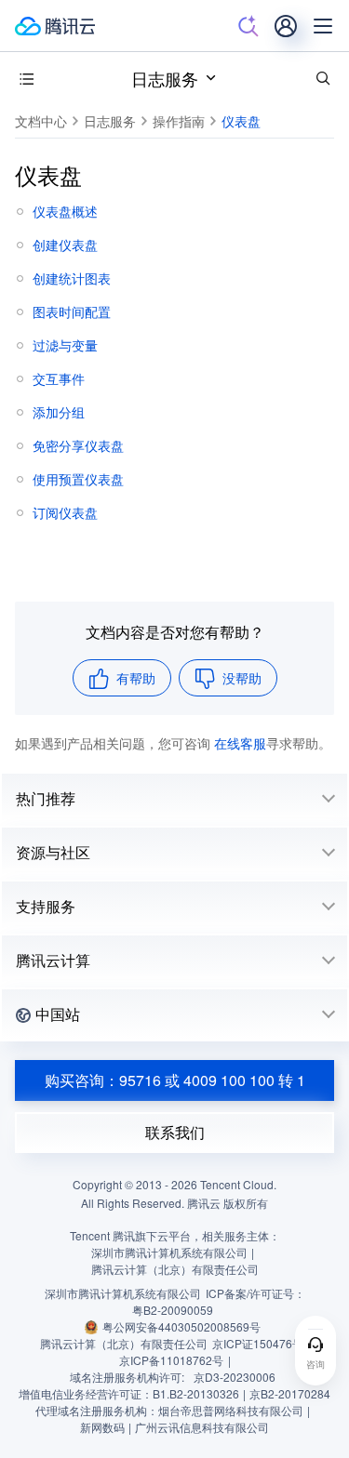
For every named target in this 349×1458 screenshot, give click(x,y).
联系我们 (175, 1132)
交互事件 (59, 378)
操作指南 (179, 121)
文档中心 (41, 121)
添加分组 (59, 412)
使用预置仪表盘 (78, 479)
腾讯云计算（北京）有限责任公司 (124, 1343)
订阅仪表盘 (65, 512)
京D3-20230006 (234, 1377)
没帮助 (242, 678)
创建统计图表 (72, 278)
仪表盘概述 (65, 211)
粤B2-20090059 (172, 1310)
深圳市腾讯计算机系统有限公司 (123, 1293)
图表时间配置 (72, 311)
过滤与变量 (65, 345)
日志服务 (164, 78)
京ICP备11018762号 (171, 1360)
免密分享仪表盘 (78, 445)
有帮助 (135, 678)
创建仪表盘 (65, 244)
